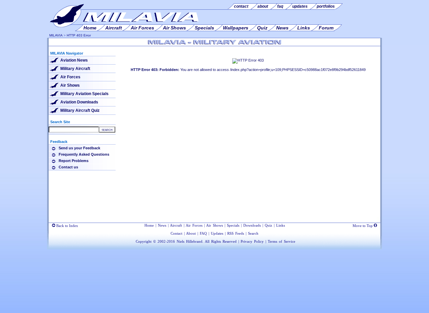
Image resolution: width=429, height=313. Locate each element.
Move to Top (363, 226)
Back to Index (66, 226)
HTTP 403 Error (79, 35)
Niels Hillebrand (189, 241)
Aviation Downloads (79, 102)
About (191, 233)
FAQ (203, 233)
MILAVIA (56, 35)
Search (253, 233)
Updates (217, 233)
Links (280, 225)
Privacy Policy (252, 241)
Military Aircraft (75, 68)
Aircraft (176, 225)
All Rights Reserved (221, 241)
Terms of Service (281, 241)
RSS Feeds (235, 233)
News (162, 225)
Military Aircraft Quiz (80, 110)
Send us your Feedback (79, 148)
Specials (233, 225)
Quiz (268, 225)
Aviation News (74, 60)
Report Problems (73, 161)
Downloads (252, 225)
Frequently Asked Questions (84, 154)
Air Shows (70, 85)
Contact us (68, 167)
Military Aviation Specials (84, 93)
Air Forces (70, 77)
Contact (176, 233)
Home (149, 225)
